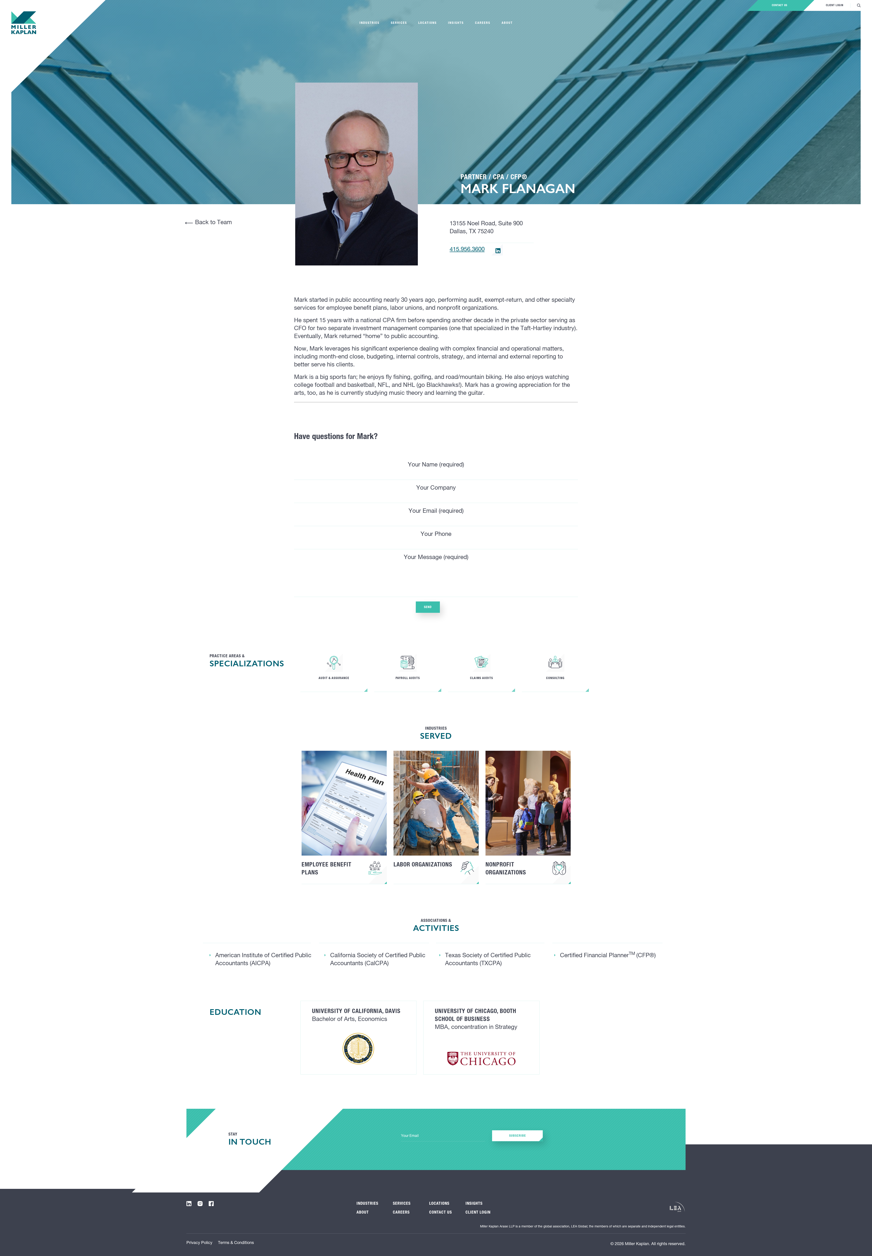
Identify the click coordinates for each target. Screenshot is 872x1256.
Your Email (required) (436, 511)
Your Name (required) (436, 465)
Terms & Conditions (236, 1243)
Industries (369, 23)
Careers (482, 23)
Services (399, 23)
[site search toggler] (859, 5)
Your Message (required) (436, 558)
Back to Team (213, 223)
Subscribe (517, 1136)
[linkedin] (497, 250)
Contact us (779, 5)
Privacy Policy (199, 1243)
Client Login (834, 5)
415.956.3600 (467, 250)
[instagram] (200, 1203)
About (507, 23)
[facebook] (211, 1203)
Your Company (436, 488)
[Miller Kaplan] (23, 22)
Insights (456, 23)
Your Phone (436, 534)
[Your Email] (443, 1136)
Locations (427, 23)
